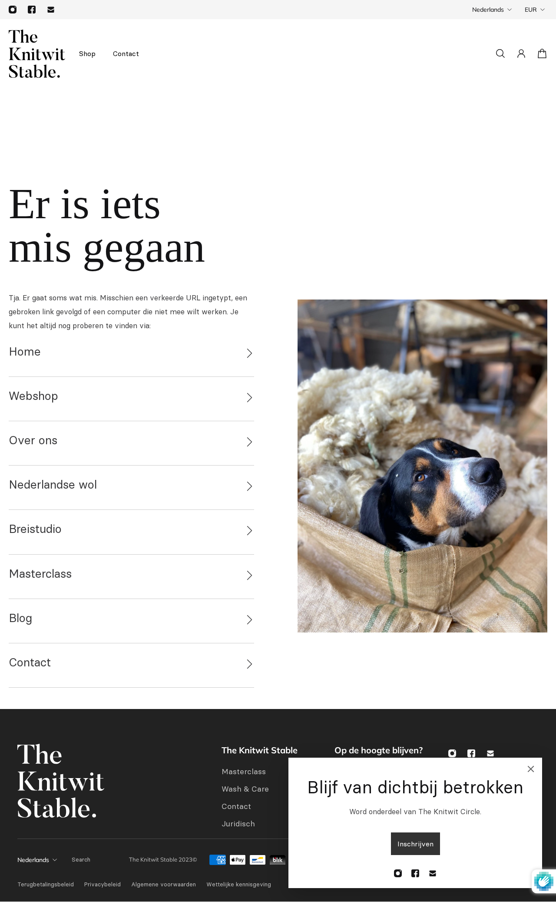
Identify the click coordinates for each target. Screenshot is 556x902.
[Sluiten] (531, 769)
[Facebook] (31, 9)
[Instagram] (12, 9)
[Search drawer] (500, 53)
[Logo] (37, 53)
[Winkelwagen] (542, 53)
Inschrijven (415, 843)
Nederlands (488, 9)
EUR (531, 9)
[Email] (50, 9)
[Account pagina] (521, 53)
